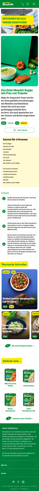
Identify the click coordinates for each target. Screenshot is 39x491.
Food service (33, 486)
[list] (19, 325)
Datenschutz (23, 486)
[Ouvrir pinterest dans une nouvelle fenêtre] (13, 483)
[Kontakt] (23, 4)
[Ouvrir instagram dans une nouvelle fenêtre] (23, 483)
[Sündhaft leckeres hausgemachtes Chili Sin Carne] (19, 308)
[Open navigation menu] (34, 4)
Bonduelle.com (14, 489)
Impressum (16, 486)
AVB (29, 486)
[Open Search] (27, 4)
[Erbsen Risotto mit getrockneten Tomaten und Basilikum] (16, 338)
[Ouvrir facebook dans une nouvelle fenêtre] (18, 483)
